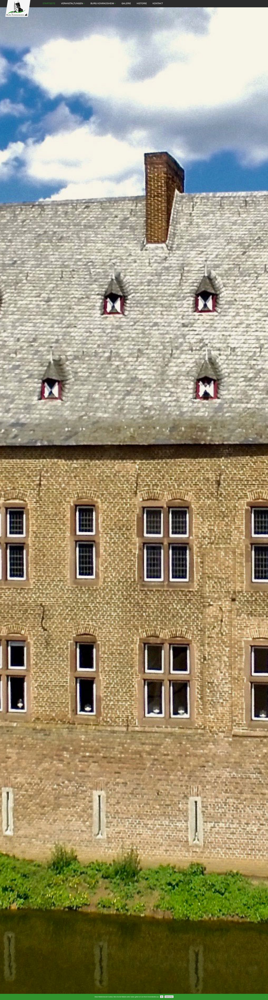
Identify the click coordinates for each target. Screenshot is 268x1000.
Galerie (126, 3)
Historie (142, 3)
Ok (162, 997)
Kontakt (158, 3)
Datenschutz (169, 997)
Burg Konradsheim (102, 3)
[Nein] (265, 997)
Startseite (49, 3)
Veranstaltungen (72, 3)
